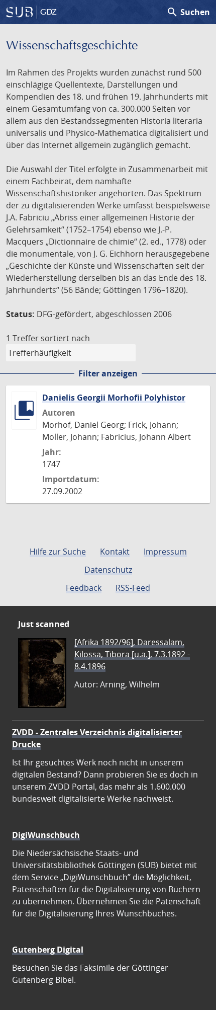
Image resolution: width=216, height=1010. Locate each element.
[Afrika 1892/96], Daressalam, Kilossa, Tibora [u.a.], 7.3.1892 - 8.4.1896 (132, 654)
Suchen (188, 12)
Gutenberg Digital (47, 949)
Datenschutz (108, 569)
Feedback (83, 587)
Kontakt (115, 551)
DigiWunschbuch (46, 834)
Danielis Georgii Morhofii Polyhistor (113, 397)
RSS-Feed (133, 587)
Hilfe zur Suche (58, 551)
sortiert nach (65, 338)
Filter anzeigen (108, 373)
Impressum (165, 551)
